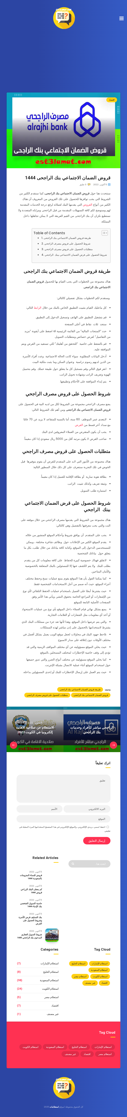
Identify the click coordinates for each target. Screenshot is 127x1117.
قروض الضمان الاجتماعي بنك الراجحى (91, 695)
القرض (79, 425)
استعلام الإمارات (99, 963)
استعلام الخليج (78, 963)
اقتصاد (112, 99)
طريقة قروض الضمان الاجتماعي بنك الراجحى (67, 238)
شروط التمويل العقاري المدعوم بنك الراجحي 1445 (29, 936)
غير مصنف (90, 983)
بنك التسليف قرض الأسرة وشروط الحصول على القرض (30, 920)
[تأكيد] (73, 863)
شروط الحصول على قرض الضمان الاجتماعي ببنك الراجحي (76, 255)
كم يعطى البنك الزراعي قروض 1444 (31, 891)
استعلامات (54, 1106)
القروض (87, 205)
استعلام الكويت (100, 976)
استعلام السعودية (99, 970)
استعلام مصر (80, 976)
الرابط (37, 308)
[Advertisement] (63, 58)
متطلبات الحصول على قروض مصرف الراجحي (68, 249)
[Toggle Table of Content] (103, 233)
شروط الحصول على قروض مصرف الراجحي (67, 243)
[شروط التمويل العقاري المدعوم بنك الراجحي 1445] (52, 935)
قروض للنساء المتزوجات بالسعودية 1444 (31, 877)
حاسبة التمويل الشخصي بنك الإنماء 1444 (31, 905)
